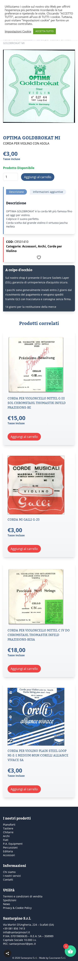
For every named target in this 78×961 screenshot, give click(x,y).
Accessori (29, 246)
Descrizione (16, 192)
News (6, 904)
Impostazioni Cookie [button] (18, 31)
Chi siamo (9, 872)
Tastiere (8, 828)
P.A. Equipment (13, 843)
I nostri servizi (12, 876)
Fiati (5, 840)
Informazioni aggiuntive (48, 192)
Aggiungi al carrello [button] (24, 437)
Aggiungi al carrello (37, 177)
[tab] (16, 192)
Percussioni (10, 847)
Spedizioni (9, 900)
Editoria (8, 851)
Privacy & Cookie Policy (17, 908)
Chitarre (8, 832)
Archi (42, 246)
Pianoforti (9, 824)
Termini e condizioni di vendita (22, 896)
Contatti (8, 879)
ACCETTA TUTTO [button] (44, 31)
